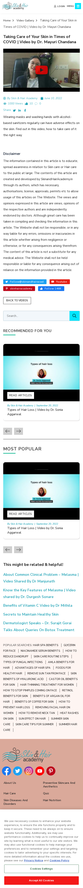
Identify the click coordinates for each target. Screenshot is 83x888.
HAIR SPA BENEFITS (45, 645)
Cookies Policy (59, 860)
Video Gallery (25, 20)
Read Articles (20, 395)
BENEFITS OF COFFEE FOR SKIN (34, 702)
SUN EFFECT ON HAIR (32, 719)
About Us (10, 783)
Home (7, 20)
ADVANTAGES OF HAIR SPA (33, 668)
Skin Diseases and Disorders (16, 802)
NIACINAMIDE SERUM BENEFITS (40, 651)
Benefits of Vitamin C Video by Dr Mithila (37, 605)
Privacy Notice (33, 860)
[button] (41, 70)
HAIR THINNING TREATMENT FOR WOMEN (47, 685)
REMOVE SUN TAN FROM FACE (46, 673)
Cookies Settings (41, 868)
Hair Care (10, 793)
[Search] (75, 316)
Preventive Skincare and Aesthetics (59, 784)
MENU (70, 6)
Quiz (46, 793)
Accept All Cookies (41, 880)
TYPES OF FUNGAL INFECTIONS (23, 662)
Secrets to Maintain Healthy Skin (31, 614)
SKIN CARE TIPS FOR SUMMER (35, 724)
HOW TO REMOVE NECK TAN (37, 713)
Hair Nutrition (52, 800)
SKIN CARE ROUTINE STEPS (51, 656)
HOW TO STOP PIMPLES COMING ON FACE (30, 690)
